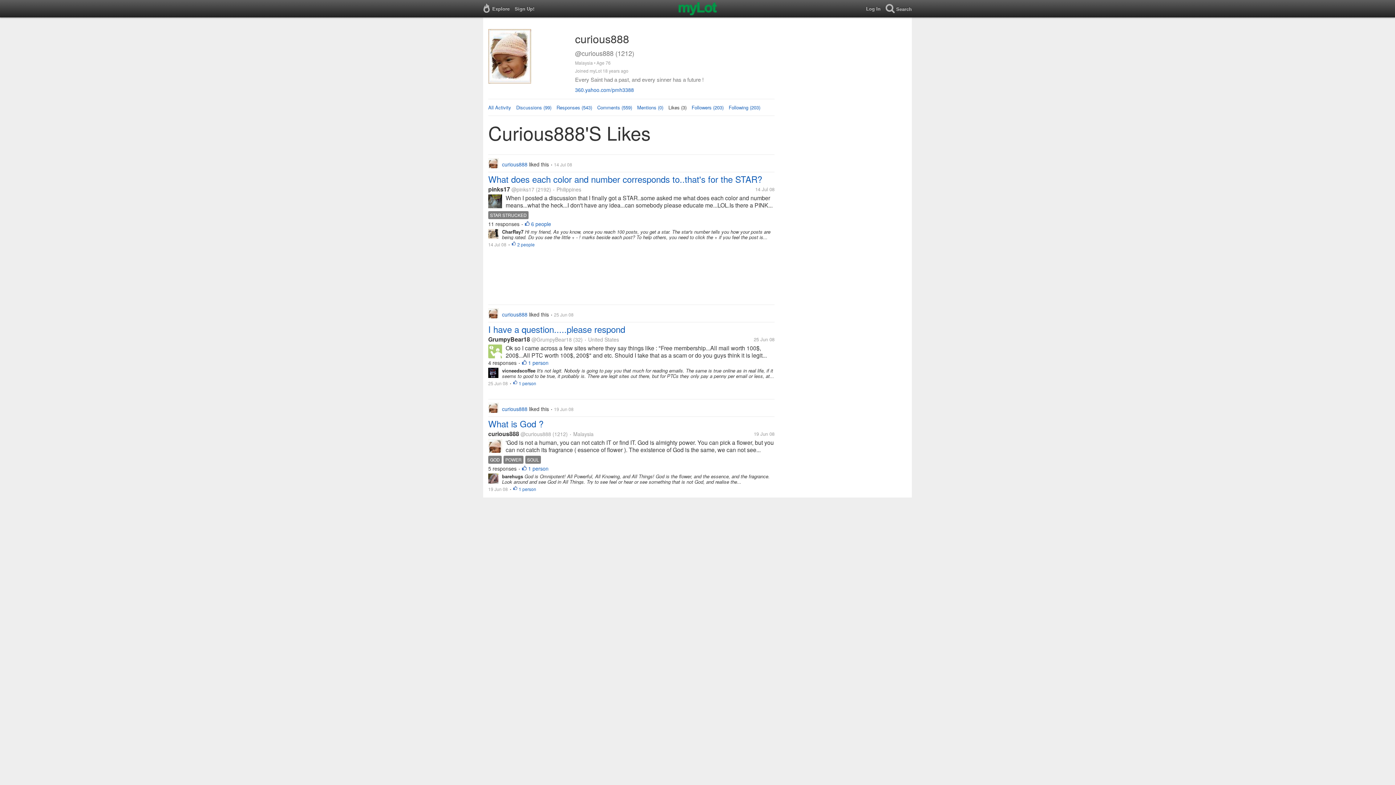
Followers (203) (708, 107)
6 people (541, 224)
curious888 (503, 434)
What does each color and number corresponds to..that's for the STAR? (625, 179)
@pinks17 (523, 189)
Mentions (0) (650, 107)
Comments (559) (614, 107)
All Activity (499, 107)
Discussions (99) (533, 107)
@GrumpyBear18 (551, 339)
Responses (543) (574, 107)
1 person (538, 362)
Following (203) (744, 107)
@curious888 (536, 434)
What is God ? (515, 423)
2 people (526, 244)
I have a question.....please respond (556, 329)
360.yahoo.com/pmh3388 (604, 89)
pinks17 (499, 189)
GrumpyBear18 (509, 339)
